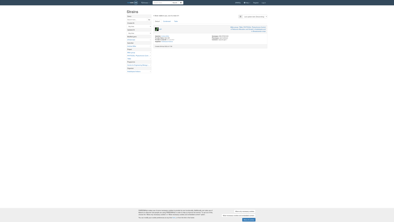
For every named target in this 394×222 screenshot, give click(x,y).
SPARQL (238, 3)
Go (149, 20)
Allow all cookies (249, 220)
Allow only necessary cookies (244, 211)
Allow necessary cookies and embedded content (238, 215)
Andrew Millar (165, 36)
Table (176, 21)
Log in (264, 3)
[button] (145, 2)
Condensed (167, 21)
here (174, 218)
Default (157, 21)
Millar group (234, 27)
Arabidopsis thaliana (167, 41)
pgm (160, 29)
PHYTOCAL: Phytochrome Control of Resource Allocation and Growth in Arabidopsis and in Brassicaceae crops (248, 29)
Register (256, 3)
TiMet (241, 27)
